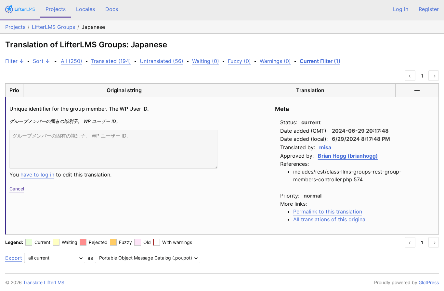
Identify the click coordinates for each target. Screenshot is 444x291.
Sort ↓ (41, 61)
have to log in (37, 174)
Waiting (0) (205, 61)
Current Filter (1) (320, 61)
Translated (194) (111, 61)
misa (325, 147)
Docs (111, 9)
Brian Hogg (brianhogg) (348, 155)
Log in (400, 9)
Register (429, 9)
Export (13, 258)
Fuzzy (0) (239, 61)
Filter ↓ (14, 61)
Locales (85, 9)
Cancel (16, 188)
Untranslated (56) (161, 61)
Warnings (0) (275, 61)
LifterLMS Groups (53, 27)
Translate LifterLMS (43, 282)
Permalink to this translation (327, 211)
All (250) (71, 61)
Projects (56, 9)
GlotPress (429, 282)
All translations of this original (330, 219)
